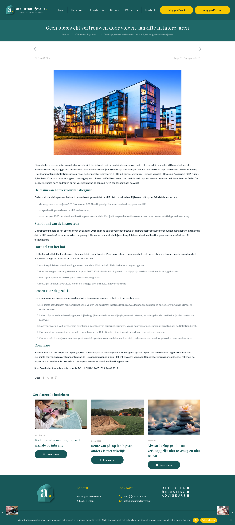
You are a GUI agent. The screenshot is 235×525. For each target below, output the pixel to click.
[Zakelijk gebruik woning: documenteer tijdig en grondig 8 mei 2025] (9, 512)
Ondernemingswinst (86, 34)
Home (65, 34)
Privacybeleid (208, 520)
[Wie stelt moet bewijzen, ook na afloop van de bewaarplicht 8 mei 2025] (226, 512)
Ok (195, 520)
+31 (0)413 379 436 (135, 496)
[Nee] (231, 520)
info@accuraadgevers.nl (137, 500)
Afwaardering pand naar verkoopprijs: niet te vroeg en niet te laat (174, 450)
